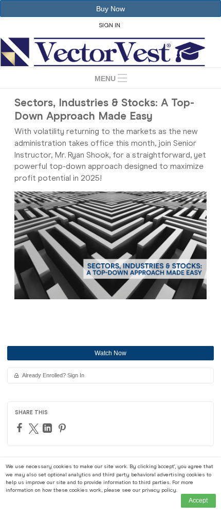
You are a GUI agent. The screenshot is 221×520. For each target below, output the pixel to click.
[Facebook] (21, 427)
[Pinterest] (63, 428)
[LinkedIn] (48, 428)
